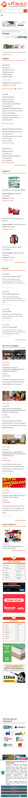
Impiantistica (7, 577)
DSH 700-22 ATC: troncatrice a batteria (12, 220)
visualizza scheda (8, 200)
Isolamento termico (20, 566)
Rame (18, 633)
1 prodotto (20, 88)
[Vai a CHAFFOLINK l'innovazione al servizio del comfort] (13, 536)
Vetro (18, 639)
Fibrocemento (19, 624)
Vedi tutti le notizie (20, 339)
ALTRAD (5, 94)
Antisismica (7, 565)
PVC (17, 631)
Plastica (18, 630)
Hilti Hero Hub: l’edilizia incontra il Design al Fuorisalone (13, 496)
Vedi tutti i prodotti (20, 262)
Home (3, 30)
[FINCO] (20, 739)
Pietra (18, 628)
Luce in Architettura (20, 568)
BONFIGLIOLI (7, 149)
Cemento (7, 634)
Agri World (6, 65)
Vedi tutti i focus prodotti (19, 550)
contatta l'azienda (9, 88)
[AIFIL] (20, 745)
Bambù (6, 628)
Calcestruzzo (7, 630)
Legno (18, 626)
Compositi (7, 638)
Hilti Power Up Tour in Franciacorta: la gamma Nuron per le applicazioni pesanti (13, 369)
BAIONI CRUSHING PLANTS (12, 129)
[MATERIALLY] (20, 727)
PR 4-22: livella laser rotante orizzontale (11, 248)
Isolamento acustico (21, 564)
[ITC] (8, 727)
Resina (18, 635)
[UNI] (8, 733)
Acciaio (6, 624)
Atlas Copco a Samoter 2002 (11, 276)
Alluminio (7, 626)
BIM (5, 570)
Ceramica (7, 636)
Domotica (7, 572)
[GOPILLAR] (8, 745)
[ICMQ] (8, 739)
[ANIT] (20, 733)
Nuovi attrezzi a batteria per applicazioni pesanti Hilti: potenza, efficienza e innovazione (13, 410)
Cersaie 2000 (6, 311)
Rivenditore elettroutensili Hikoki (13, 190)
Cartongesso (7, 632)
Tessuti (18, 637)
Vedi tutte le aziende (20, 165)
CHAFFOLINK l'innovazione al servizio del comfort (12, 547)
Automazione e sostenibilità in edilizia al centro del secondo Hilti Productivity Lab (13, 453)
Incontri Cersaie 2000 (9, 327)
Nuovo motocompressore (10, 294)
